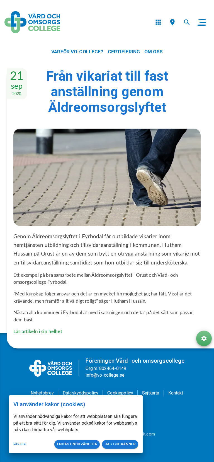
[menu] (158, 22)
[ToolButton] (204, 338)
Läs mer (20, 444)
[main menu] (202, 22)
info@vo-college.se (105, 375)
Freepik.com (143, 434)
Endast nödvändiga (77, 444)
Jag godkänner (120, 444)
